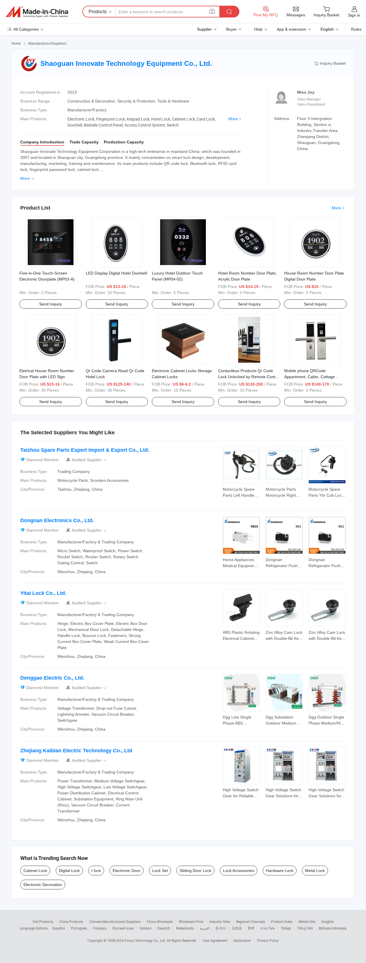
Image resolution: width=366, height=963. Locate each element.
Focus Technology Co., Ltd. (146, 940)
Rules (356, 29)
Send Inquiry (50, 304)
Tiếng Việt (305, 928)
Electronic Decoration (42, 884)
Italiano (146, 928)
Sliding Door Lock (195, 870)
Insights (327, 921)
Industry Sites (219, 921)
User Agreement (215, 940)
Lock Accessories (238, 870)
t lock (96, 870)
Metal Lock (315, 870)
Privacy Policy (268, 940)
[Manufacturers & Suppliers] (37, 12)
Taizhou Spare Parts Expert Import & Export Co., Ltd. (84, 450)
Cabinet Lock (35, 870)
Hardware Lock (279, 870)
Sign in (354, 15)
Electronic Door (126, 870)
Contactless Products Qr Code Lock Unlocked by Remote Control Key (249, 376)
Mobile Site (307, 921)
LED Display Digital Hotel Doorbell (116, 273)
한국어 (220, 928)
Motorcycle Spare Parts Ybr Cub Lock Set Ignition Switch (326, 495)
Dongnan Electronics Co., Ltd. (57, 520)
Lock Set (160, 870)
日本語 (237, 928)
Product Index (282, 921)
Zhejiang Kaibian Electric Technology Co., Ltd (76, 750)
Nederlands (185, 928)
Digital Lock (69, 870)
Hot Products (43, 921)
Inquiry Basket (330, 63)
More (233, 119)
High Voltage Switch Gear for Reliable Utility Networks (240, 796)
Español (58, 928)
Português (79, 928)
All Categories (26, 29)
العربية (204, 928)
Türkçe (286, 928)
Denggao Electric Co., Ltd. (52, 678)
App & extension (291, 29)
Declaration (242, 940)
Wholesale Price (191, 921)
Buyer (231, 29)
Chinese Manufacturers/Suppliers (115, 921)
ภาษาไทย (267, 928)
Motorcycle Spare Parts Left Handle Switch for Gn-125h (240, 495)
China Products (71, 921)
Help (258, 29)
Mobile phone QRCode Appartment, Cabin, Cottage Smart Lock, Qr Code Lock (309, 376)
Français (99, 928)
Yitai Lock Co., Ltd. (43, 593)
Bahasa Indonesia (333, 928)
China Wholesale (160, 921)
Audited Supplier (89, 459)
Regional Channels (250, 921)
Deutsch (164, 928)
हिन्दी (251, 928)
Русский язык (123, 928)
